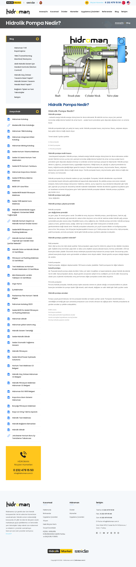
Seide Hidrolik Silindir (21, 336)
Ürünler (64, 11)
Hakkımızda (47, 510)
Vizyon (45, 520)
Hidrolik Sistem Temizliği (22, 330)
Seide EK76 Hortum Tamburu (24, 166)
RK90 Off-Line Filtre (20, 186)
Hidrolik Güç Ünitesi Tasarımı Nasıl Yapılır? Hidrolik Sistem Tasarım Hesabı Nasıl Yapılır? (24, 80)
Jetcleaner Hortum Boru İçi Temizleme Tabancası (23, 437)
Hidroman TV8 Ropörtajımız (20, 49)
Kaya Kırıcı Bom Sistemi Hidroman (22, 398)
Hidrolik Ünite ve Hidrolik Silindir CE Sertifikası (25, 250)
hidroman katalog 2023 (22, 304)
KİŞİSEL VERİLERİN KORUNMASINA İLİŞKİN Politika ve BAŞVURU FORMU (54, 534)
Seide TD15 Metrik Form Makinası (22, 202)
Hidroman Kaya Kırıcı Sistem (24, 172)
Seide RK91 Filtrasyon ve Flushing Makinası (22, 230)
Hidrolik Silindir (18, 429)
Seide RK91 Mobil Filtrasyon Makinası (23, 193)
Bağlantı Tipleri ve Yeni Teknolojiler (24, 91)
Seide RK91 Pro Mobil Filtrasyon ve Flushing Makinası (25, 311)
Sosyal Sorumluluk (49, 528)
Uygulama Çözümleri (90, 11)
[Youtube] (104, 533)
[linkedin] (114, 533)
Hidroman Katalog (20, 119)
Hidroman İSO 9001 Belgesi (23, 391)
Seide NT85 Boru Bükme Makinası (22, 179)
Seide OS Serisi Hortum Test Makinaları (24, 158)
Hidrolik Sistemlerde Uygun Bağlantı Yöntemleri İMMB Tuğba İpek (21, 212)
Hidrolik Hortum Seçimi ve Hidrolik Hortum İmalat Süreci (24, 222)
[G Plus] (111, 533)
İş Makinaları (17, 289)
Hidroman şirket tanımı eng (24, 324)
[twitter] (107, 533)
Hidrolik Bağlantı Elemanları (24, 424)
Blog (117, 11)
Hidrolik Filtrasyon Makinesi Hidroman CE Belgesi (23, 384)
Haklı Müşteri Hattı (49, 524)
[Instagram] (100, 533)
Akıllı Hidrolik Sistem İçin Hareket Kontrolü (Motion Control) (25, 67)
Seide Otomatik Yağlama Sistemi (23, 343)
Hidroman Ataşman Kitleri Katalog (23, 138)
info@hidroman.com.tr (23, 473)
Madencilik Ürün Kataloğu (23, 125)
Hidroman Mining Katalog (23, 145)
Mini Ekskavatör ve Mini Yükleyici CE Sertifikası (22, 276)
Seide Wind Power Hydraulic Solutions (24, 358)
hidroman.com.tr (80, 560)
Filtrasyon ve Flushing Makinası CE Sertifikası (25, 259)
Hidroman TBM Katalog (22, 131)
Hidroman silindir (19, 319)
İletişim (124, 11)
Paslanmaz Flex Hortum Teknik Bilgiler (25, 297)
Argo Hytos (17, 284)
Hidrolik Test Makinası (21, 418)
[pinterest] (118, 533)
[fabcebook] (97, 533)
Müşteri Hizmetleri (105, 2)
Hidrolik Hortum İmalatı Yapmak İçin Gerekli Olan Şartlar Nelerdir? (20, 241)
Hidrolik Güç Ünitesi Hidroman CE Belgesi (25, 375)
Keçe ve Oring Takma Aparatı (24, 412)
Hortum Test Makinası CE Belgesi (23, 367)
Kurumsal (54, 11)
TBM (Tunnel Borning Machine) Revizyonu (23, 57)
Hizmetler (74, 11)
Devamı (8, 534)
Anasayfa (43, 11)
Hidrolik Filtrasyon (19, 351)
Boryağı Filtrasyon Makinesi (24, 406)
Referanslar (107, 11)
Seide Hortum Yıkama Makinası (25, 151)
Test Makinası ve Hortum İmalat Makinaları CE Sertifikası (25, 267)
